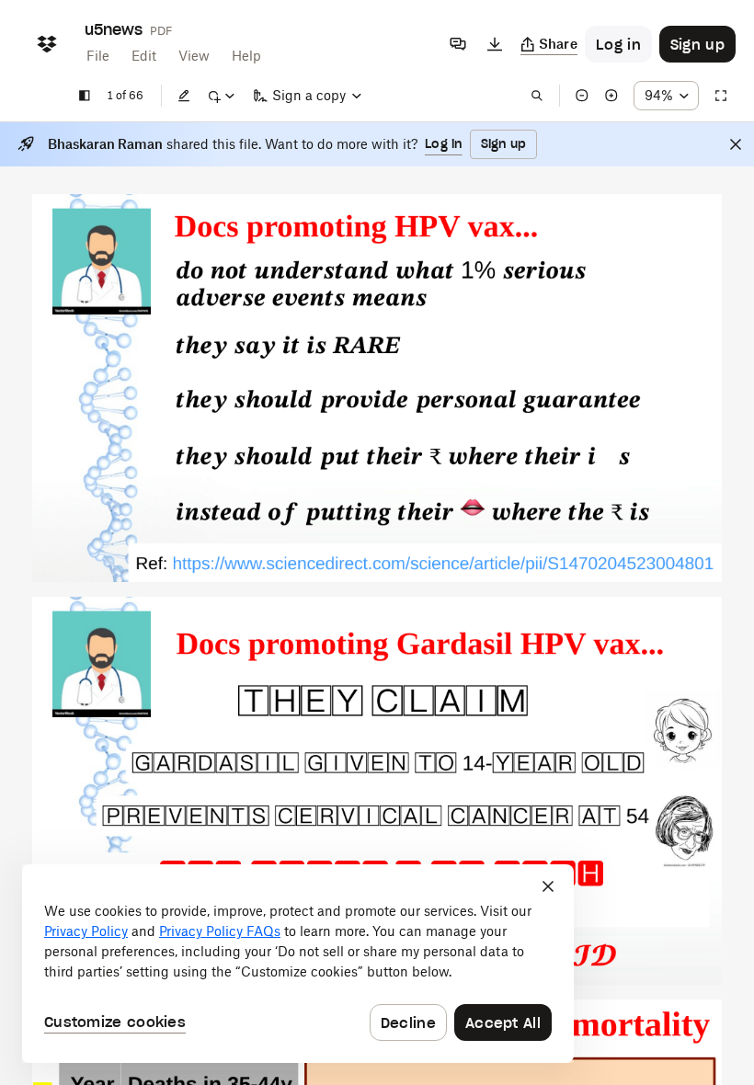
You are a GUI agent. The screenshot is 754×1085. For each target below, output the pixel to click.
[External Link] (443, 565)
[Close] (735, 144)
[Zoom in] (611, 95)
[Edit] (184, 95)
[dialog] (298, 963)
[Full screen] (721, 95)
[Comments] (458, 44)
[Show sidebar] (84, 95)
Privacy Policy (86, 931)
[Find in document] (537, 95)
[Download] (494, 44)
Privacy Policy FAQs (219, 931)
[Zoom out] (582, 95)
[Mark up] (221, 95)
